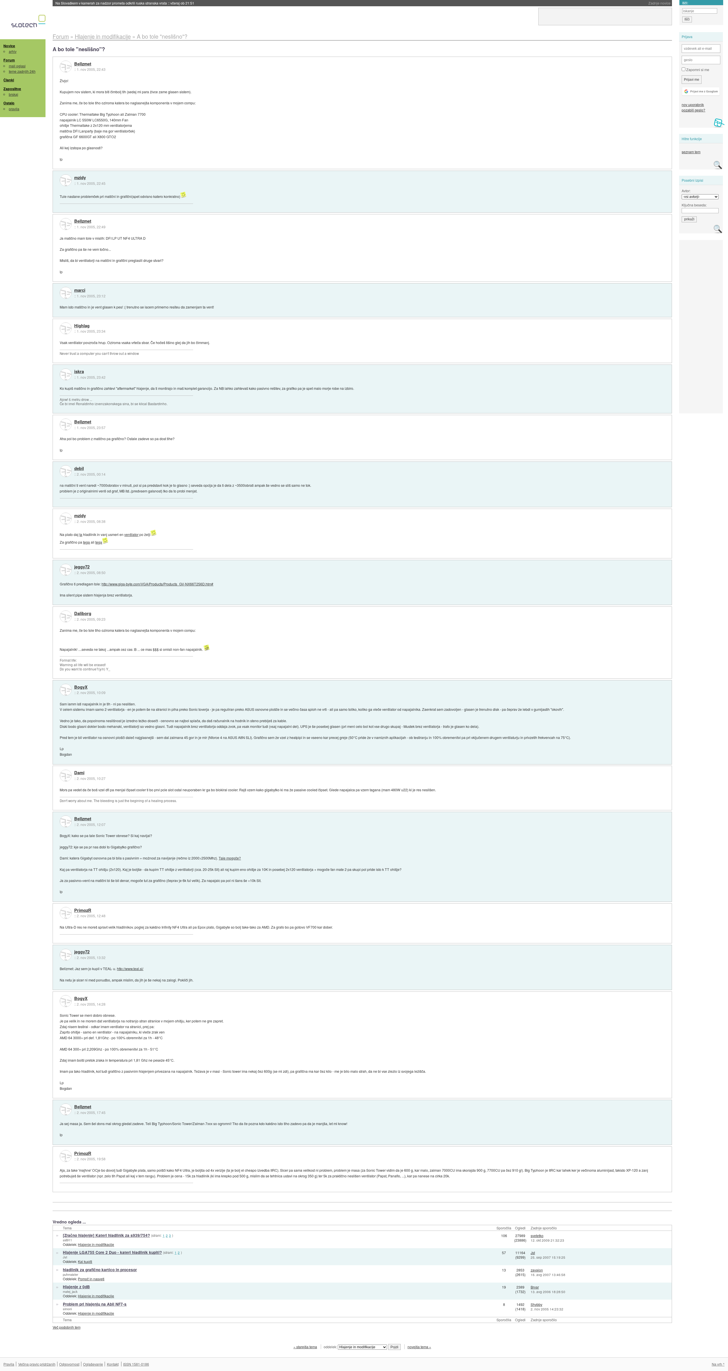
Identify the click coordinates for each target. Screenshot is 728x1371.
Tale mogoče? (230, 858)
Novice (9, 45)
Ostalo (9, 102)
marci (79, 290)
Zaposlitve (12, 88)
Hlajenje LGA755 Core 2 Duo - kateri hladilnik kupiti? (112, 1252)
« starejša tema (305, 1346)
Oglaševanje (93, 1364)
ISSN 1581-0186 (136, 1364)
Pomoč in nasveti (91, 1278)
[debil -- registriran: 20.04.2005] (66, 471)
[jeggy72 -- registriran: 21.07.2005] (66, 570)
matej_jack (70, 1291)
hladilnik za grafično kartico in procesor (100, 1269)
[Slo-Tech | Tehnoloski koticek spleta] (29, 22)
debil (79, 468)
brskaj (13, 94)
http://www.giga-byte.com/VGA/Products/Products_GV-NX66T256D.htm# (157, 583)
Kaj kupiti (85, 1261)
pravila (14, 108)
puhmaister (70, 1274)
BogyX (81, 687)
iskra (79, 371)
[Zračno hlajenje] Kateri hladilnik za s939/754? (106, 1235)
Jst (65, 1257)
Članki (8, 79)
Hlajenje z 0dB (76, 1286)
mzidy (80, 178)
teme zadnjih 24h (22, 71)
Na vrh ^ (718, 1364)
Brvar (535, 1287)
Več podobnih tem (66, 1327)
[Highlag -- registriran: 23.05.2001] (66, 328)
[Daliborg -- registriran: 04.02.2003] (66, 616)
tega (86, 542)
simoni (67, 1308)
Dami (79, 773)
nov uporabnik (693, 104)
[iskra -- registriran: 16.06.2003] (66, 374)
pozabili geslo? (693, 109)
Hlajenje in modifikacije (96, 1244)
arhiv (12, 51)
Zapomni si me (697, 69)
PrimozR (82, 910)
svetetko (537, 1235)
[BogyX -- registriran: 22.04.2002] (66, 690)
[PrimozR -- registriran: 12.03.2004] (66, 913)
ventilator (131, 534)
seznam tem (691, 151)
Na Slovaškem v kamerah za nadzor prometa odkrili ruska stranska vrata (124, 3)
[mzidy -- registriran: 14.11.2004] (66, 180)
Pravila (8, 1364)
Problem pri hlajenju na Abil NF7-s (95, 1304)
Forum (9, 60)
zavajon (537, 1270)
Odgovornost (69, 1364)
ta (80, 534)
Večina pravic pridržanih (36, 1364)
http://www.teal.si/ (130, 968)
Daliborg (82, 613)
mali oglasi (17, 65)
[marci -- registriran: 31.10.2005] (66, 293)
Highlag (82, 326)
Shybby (536, 1304)
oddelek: (331, 1346)
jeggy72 (82, 567)
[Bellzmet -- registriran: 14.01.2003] (66, 67)
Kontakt (113, 1364)
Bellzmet (82, 64)
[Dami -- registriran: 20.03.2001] (66, 776)
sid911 (67, 1240)
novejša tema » (419, 1346)
